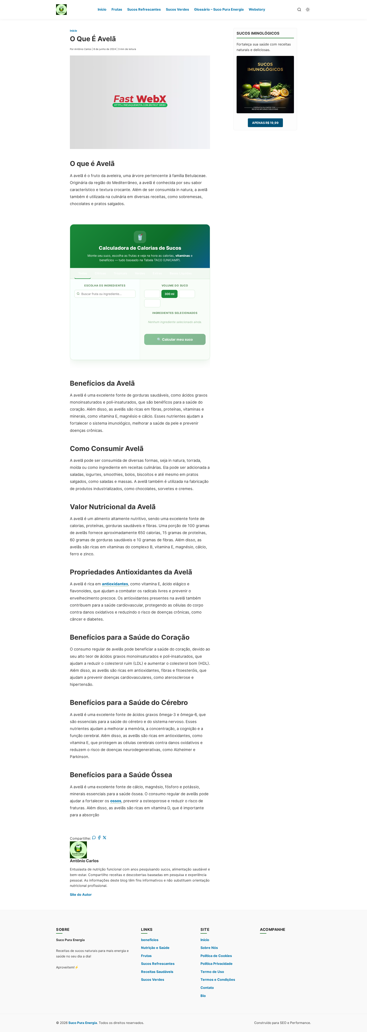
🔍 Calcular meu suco (175, 339)
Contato (207, 987)
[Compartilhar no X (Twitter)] (104, 838)
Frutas (117, 9)
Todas (82, 273)
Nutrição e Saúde (155, 948)
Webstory (257, 9)
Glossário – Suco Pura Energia (219, 9)
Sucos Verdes (177, 9)
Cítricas (100, 273)
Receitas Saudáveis (157, 972)
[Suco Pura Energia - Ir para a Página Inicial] (61, 9)
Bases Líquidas (181, 273)
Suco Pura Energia (82, 1023)
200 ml (152, 294)
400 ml (187, 294)
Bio (203, 996)
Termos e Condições (217, 979)
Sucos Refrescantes (144, 9)
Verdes (140, 273)
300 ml (169, 294)
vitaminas (182, 255)
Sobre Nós (209, 948)
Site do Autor (81, 894)
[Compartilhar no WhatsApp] (94, 838)
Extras (157, 273)
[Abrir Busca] (299, 9)
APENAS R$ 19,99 (265, 123)
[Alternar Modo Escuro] (308, 9)
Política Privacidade (216, 963)
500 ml (152, 303)
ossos (115, 800)
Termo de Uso (212, 972)
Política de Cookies (216, 956)
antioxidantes (115, 583)
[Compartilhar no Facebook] (99, 838)
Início (102, 9)
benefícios (149, 940)
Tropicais (120, 273)
